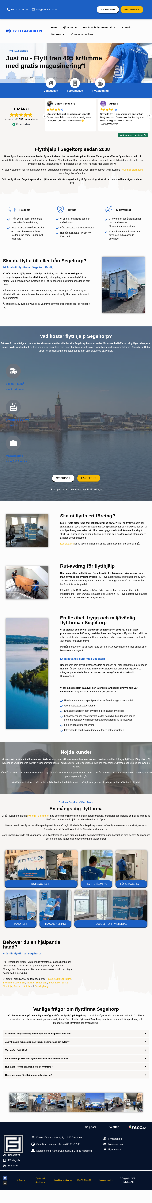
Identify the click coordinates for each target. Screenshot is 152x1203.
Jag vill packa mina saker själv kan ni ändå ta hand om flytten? (37, 1042)
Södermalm (19, 982)
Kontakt (127, 27)
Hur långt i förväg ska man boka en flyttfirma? (29, 1066)
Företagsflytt (75, 90)
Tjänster (68, 27)
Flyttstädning (100, 90)
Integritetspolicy (106, 1180)
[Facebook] (5, 1178)
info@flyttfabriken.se (63, 1180)
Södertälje (54, 982)
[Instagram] (5, 1183)
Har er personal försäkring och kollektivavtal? (28, 1075)
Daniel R (59, 103)
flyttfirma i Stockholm (132, 169)
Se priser (90, 1127)
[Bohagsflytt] (51, 83)
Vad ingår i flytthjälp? (16, 1050)
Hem (54, 27)
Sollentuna (41, 982)
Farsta (17, 986)
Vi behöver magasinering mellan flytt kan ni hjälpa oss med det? (38, 1033)
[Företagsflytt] (75, 83)
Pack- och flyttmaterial (97, 27)
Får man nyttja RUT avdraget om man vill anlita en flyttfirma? (36, 1058)
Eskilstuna (65, 979)
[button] (150, 116)
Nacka (30, 982)
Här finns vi (20, 1180)
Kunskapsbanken (82, 34)
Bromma (7, 982)
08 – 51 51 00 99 (84, 1180)
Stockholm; (54, 979)
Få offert (114, 1127)
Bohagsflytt (50, 90)
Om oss (56, 34)
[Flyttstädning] (100, 83)
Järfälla (26, 986)
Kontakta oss (67, 543)
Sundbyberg (41, 986)
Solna (64, 982)
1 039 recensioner (28, 119)
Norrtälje (7, 986)
